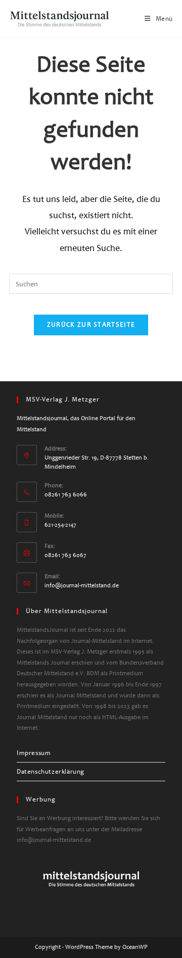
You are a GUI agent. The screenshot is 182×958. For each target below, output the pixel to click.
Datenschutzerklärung (50, 772)
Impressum (34, 753)
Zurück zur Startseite (91, 325)
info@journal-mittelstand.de (81, 585)
